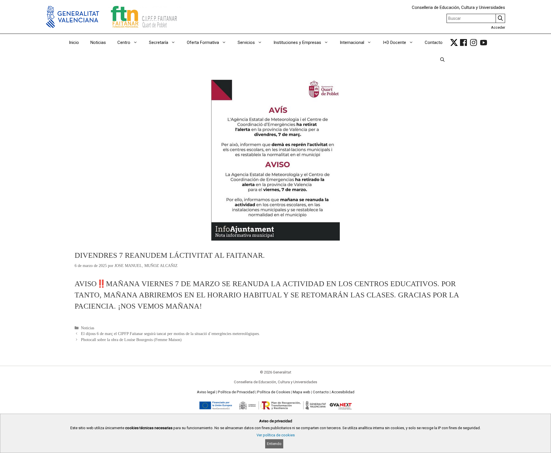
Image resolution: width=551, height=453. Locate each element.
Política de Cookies (273, 392)
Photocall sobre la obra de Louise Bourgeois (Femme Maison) (131, 340)
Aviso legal (206, 392)
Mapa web (301, 392)
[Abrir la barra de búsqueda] (442, 59)
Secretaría (158, 42)
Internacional (352, 42)
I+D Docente (394, 42)
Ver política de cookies (276, 435)
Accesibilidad (342, 392)
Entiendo (274, 444)
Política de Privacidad (236, 392)
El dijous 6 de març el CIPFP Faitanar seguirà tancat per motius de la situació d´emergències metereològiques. (170, 334)
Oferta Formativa (203, 42)
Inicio (74, 42)
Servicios (246, 42)
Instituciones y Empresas (297, 42)
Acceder (498, 27)
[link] (454, 42)
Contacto (434, 42)
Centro (123, 42)
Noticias (98, 42)
